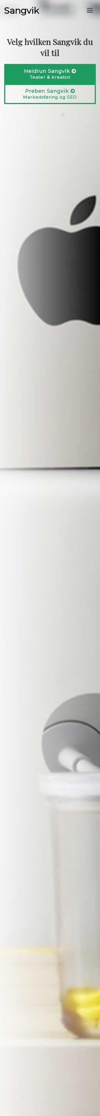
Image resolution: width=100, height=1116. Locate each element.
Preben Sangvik (50, 94)
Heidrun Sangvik (48, 74)
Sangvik (21, 10)
